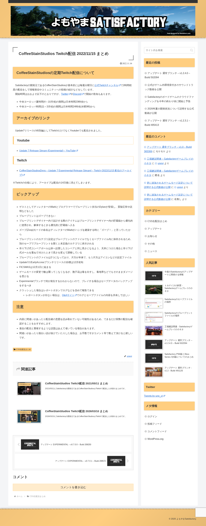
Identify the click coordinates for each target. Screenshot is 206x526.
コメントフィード (157, 431)
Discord (77, 94)
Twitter (64, 94)
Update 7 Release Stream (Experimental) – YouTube (47, 150)
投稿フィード (154, 424)
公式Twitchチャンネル (106, 85)
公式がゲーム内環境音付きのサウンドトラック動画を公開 (169, 87)
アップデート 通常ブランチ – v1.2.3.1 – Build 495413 (167, 122)
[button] (191, 50)
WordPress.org (155, 439)
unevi (161, 163)
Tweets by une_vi (153, 396)
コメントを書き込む (73, 487)
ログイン (152, 416)
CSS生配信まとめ (23, 349)
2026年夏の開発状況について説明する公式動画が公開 (169, 110)
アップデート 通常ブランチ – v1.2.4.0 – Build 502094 (167, 75)
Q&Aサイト (68, 295)
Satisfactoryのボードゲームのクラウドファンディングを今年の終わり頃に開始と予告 (169, 99)
